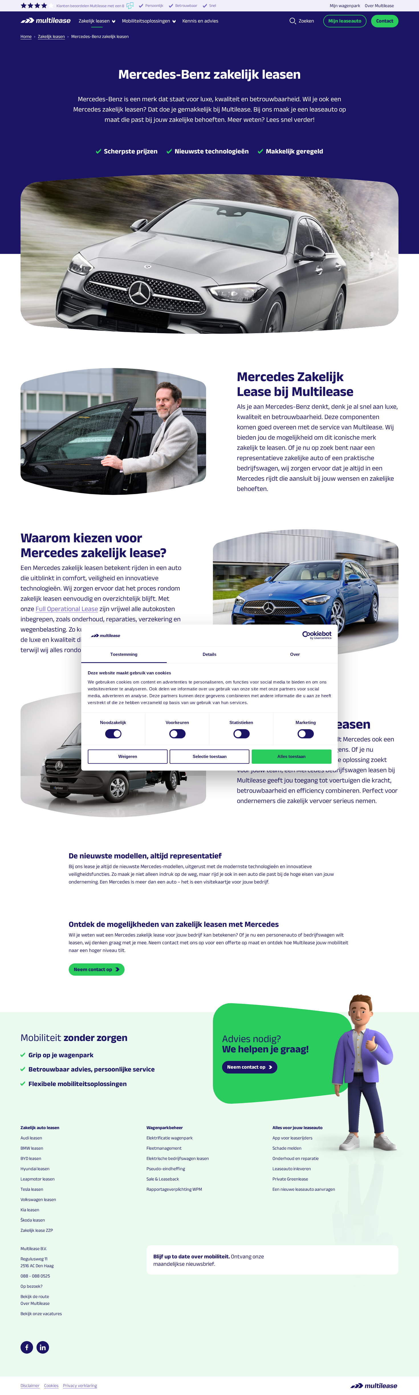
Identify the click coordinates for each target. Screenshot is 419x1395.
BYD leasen (31, 1158)
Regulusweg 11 (34, 1258)
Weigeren (127, 756)
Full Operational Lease (67, 608)
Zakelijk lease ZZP (37, 1230)
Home (26, 36)
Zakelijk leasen (51, 36)
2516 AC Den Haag (37, 1265)
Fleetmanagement (164, 1148)
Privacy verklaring (80, 1385)
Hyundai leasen (35, 1168)
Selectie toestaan (210, 756)
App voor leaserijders (292, 1137)
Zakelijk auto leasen (40, 1127)
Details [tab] (210, 654)
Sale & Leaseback (163, 1178)
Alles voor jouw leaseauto (297, 1127)
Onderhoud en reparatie (295, 1158)
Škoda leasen (33, 1220)
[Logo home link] (50, 21)
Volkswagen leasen (38, 1199)
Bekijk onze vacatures (41, 1313)
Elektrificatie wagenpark (170, 1137)
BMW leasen (32, 1148)
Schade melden (287, 1148)
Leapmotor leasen (38, 1178)
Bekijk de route (35, 1296)
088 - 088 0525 (35, 1275)
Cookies (51, 1385)
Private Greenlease (290, 1178)
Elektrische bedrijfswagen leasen (178, 1158)
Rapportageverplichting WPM (174, 1189)
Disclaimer (30, 1385)
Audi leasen (31, 1137)
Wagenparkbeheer (165, 1127)
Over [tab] (295, 654)
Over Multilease (379, 5)
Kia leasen (30, 1209)
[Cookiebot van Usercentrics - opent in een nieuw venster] (306, 635)
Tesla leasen (32, 1189)
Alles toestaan (291, 756)
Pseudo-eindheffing (166, 1168)
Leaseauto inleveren (291, 1168)
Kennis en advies (200, 21)
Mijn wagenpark (345, 5)
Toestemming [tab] (123, 654)
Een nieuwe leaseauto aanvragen (303, 1189)
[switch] (177, 733)
